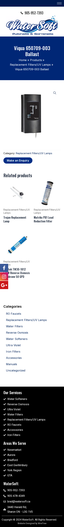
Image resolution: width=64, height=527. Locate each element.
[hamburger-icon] (59, 3)
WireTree (42, 523)
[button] (55, 93)
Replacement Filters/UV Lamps (34, 153)
